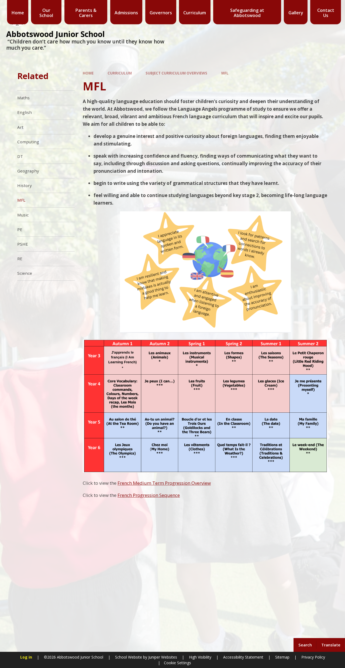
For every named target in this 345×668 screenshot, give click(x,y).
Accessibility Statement (243, 657)
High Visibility (200, 657)
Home (88, 73)
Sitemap (282, 657)
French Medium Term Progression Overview (164, 483)
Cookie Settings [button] (177, 662)
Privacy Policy (313, 657)
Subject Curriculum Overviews (176, 73)
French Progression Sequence (149, 495)
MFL (225, 73)
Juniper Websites (162, 657)
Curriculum (120, 73)
